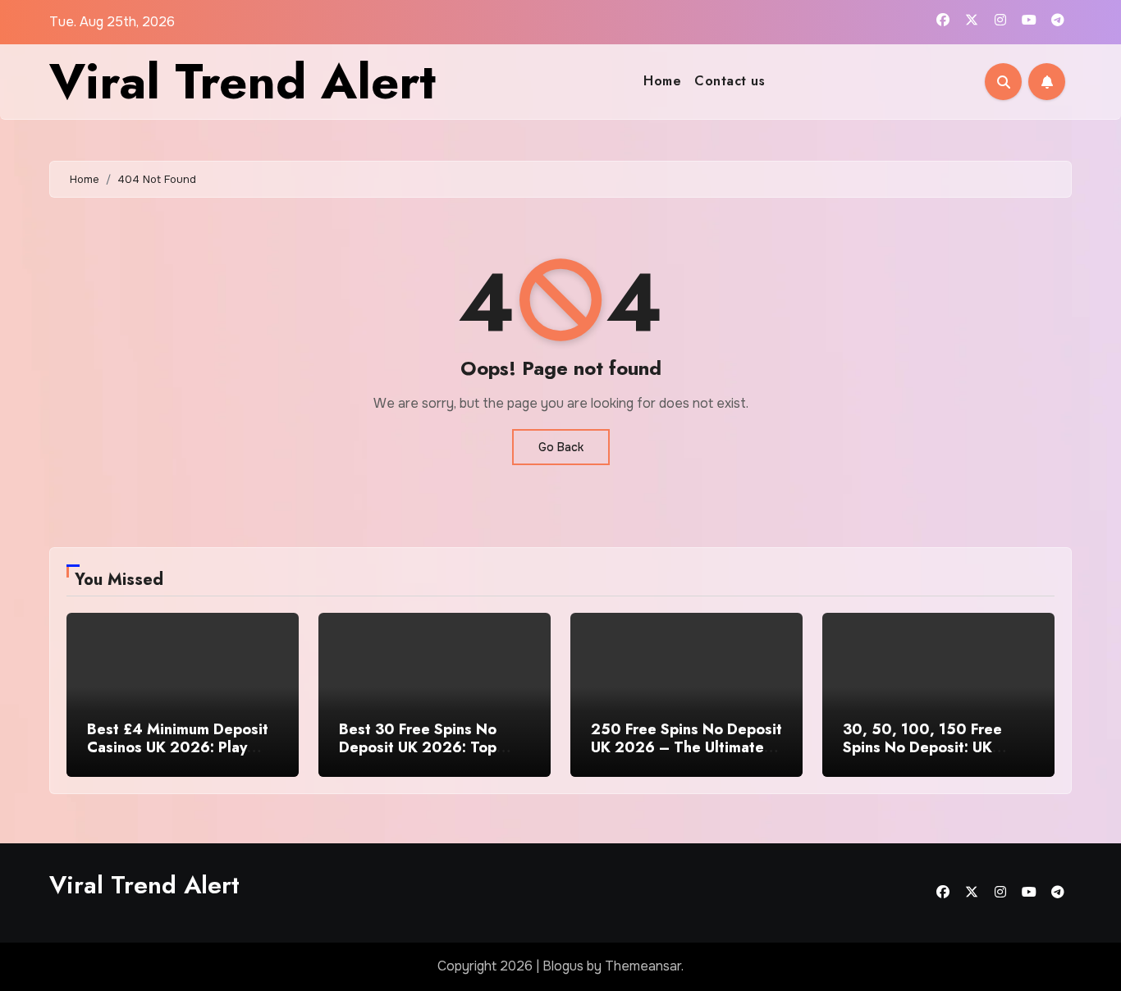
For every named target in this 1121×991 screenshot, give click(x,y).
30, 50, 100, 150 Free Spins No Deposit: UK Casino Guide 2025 (922, 747)
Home (662, 80)
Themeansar (643, 966)
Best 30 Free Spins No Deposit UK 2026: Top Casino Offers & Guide (419, 747)
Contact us (729, 80)
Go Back (560, 447)
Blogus (562, 966)
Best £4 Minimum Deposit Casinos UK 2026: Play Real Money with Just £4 (177, 747)
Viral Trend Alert (242, 81)
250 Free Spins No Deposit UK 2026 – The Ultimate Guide (686, 747)
